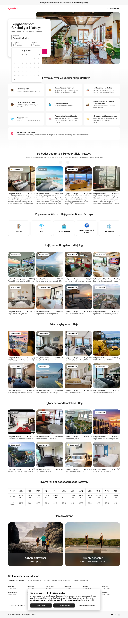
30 (38, 75)
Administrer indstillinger (87, 605)
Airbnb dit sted (113, 8)
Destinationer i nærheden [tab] (16, 580)
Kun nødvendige (64, 605)
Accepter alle (41, 605)
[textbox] (20, 45)
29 (34, 75)
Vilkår (34, 614)
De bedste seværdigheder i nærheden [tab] (57, 580)
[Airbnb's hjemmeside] (13, 8)
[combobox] (29, 38)
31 (14, 80)
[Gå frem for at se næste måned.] (38, 50)
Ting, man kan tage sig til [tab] (81, 580)
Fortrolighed (26, 614)
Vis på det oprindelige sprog (78, 3)
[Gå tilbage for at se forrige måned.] (15, 50)
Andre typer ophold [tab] (34, 580)
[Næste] (67, 162)
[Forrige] (60, 162)
